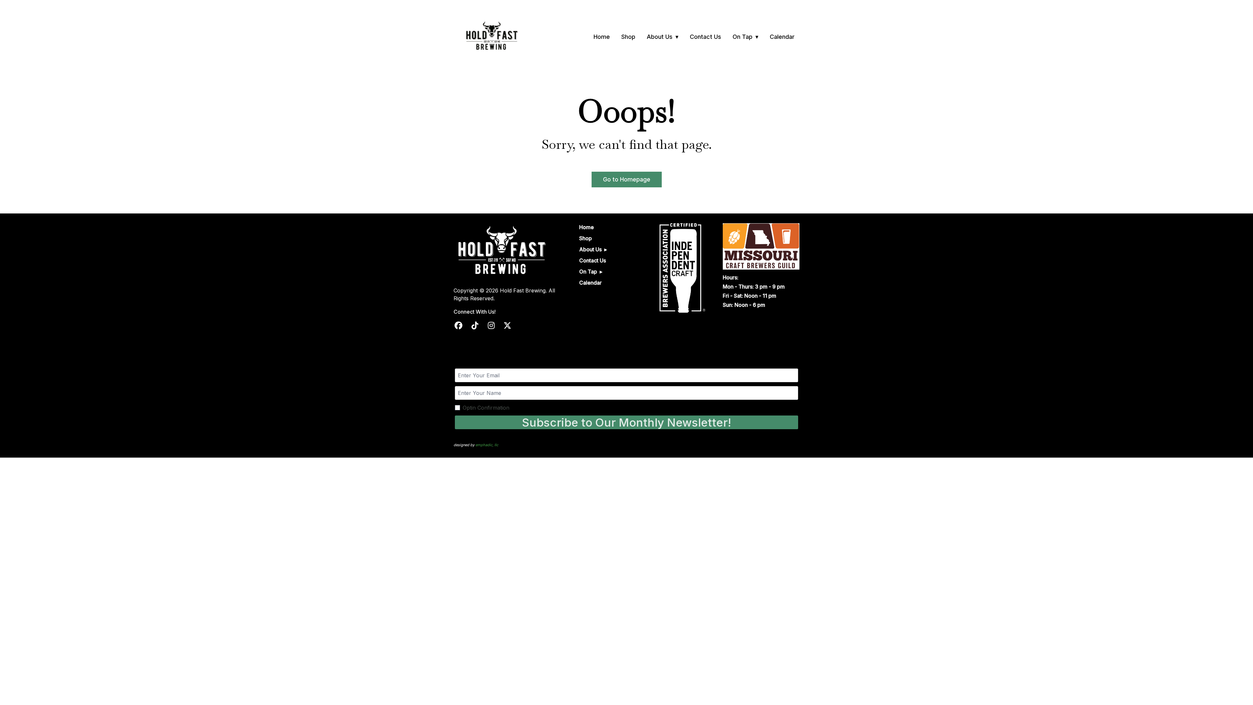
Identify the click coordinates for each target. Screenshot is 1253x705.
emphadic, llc (486, 445)
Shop (628, 36)
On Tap (742, 36)
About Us (660, 36)
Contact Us (705, 36)
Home (602, 36)
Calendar (782, 36)
